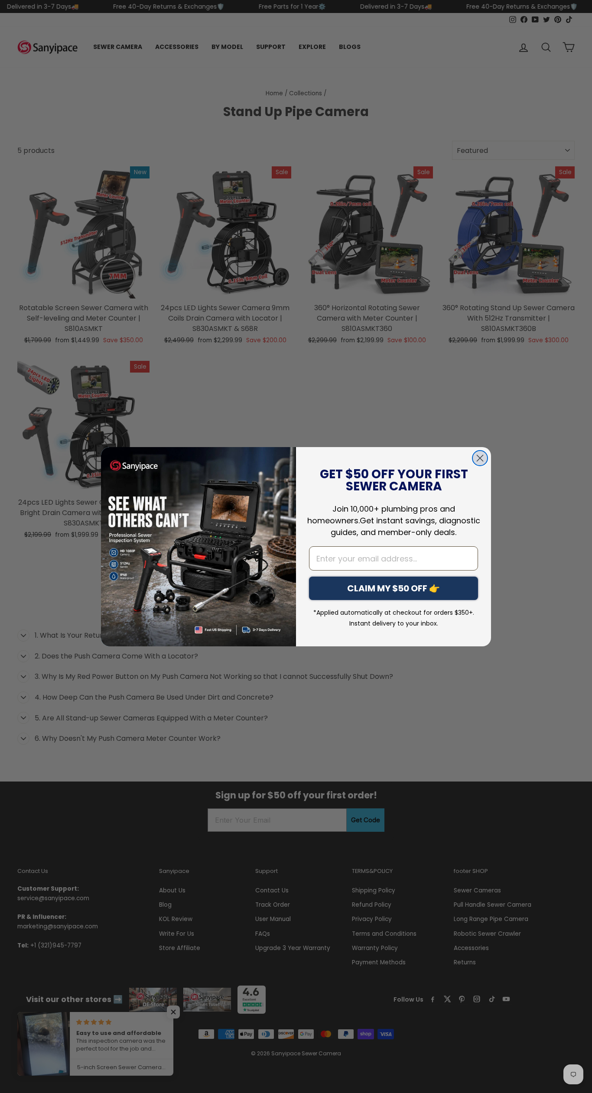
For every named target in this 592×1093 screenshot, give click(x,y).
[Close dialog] (480, 458)
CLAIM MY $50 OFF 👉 (393, 588)
